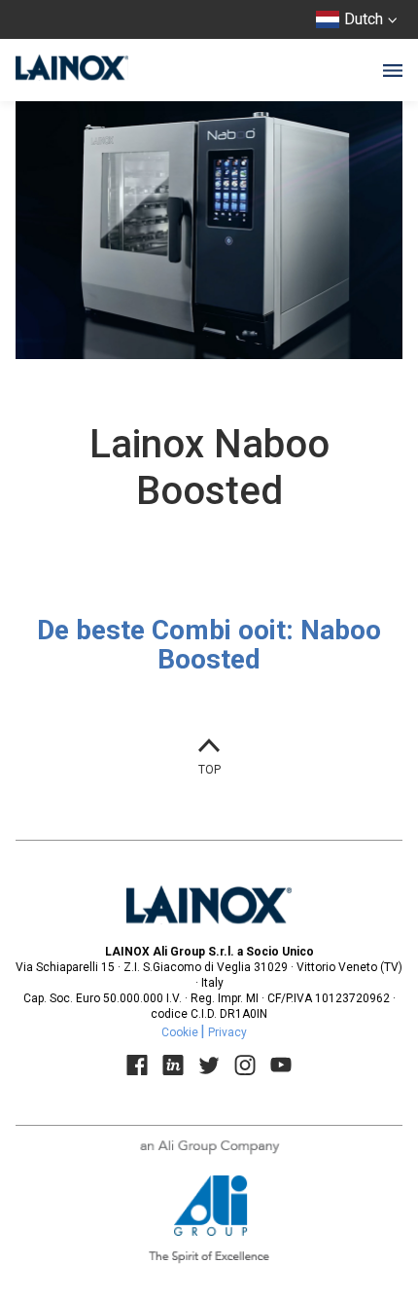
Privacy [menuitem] (227, 1032)
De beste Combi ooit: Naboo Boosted (209, 645)
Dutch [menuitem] (363, 19)
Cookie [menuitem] (179, 1032)
